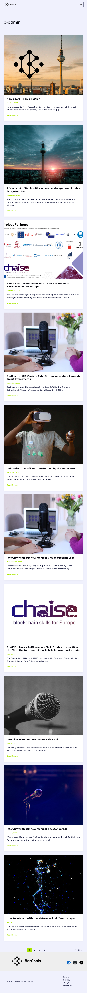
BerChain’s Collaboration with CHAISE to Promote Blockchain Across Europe (38, 285)
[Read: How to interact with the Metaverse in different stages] (43, 884)
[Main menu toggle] (81, 4)
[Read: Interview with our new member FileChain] (43, 706)
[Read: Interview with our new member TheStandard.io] (43, 795)
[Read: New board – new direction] (43, 65)
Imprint (66, 977)
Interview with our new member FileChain (33, 739)
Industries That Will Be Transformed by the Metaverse (41, 468)
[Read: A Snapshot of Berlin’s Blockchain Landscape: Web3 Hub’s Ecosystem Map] (43, 154)
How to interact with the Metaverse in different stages (41, 918)
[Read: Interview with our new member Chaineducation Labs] (43, 524)
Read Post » (12, 115)
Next (78, 950)
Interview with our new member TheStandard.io (37, 829)
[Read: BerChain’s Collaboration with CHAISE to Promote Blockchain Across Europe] (43, 250)
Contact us (67, 986)
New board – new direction (23, 98)
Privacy (66, 980)
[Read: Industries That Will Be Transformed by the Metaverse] (43, 434)
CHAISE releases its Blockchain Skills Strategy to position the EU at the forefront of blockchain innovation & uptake (43, 649)
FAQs (66, 983)
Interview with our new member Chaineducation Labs (40, 557)
